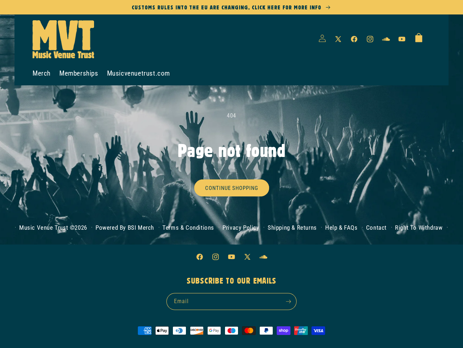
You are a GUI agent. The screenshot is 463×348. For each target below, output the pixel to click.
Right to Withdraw (418, 227)
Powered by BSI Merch (124, 227)
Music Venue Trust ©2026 (53, 227)
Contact (376, 227)
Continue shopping (231, 188)
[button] (418, 37)
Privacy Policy (240, 227)
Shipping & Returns (292, 227)
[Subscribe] (288, 301)
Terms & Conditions (188, 227)
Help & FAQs (341, 227)
